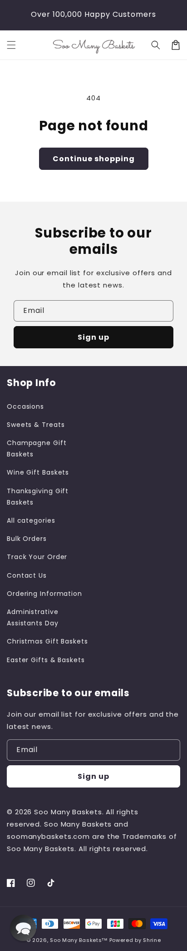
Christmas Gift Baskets (47, 641)
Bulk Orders (27, 538)
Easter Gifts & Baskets (46, 659)
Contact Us (27, 575)
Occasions (25, 406)
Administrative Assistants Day (33, 617)
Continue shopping (94, 159)
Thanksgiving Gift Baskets (38, 496)
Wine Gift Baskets (38, 472)
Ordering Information (44, 593)
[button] (11, 45)
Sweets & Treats (36, 424)
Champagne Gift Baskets (37, 448)
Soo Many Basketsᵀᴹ (79, 940)
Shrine (152, 940)
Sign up (93, 337)
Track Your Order (37, 556)
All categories (31, 520)
